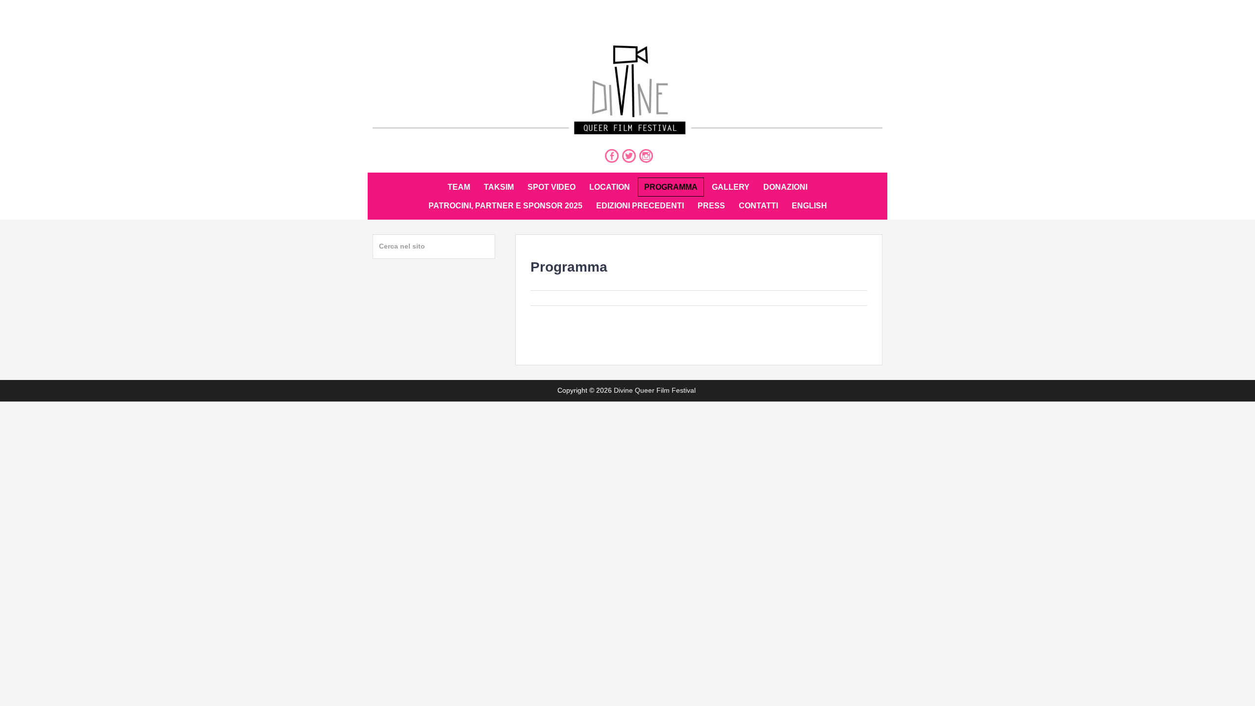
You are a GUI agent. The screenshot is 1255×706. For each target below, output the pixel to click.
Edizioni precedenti (640, 206)
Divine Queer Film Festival (655, 390)
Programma (671, 187)
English (809, 206)
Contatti (758, 206)
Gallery (731, 187)
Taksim (499, 187)
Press (711, 206)
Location (609, 187)
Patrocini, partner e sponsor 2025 (505, 206)
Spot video (551, 187)
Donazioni (785, 187)
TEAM (459, 187)
